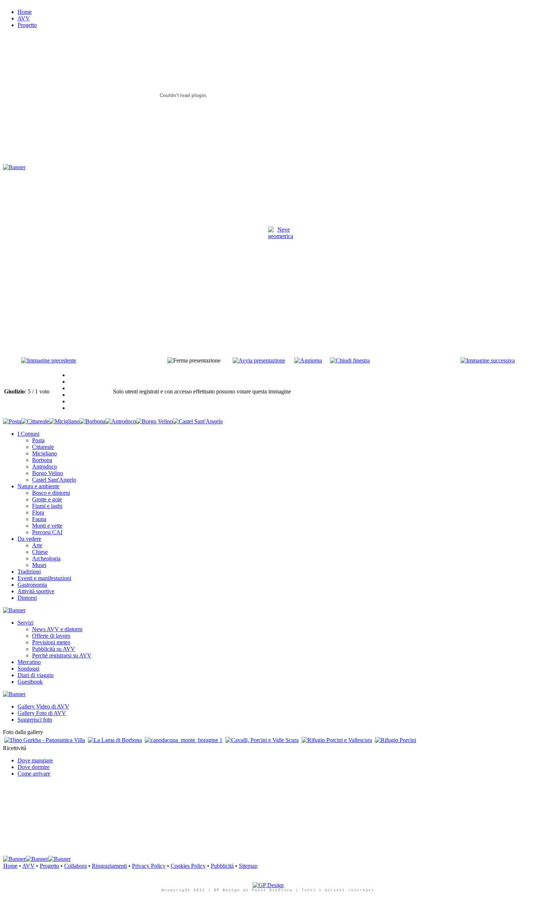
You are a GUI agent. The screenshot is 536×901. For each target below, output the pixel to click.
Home (10, 866)
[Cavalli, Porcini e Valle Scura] (262, 740)
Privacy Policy (149, 866)
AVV (28, 866)
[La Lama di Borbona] (115, 740)
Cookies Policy (188, 866)
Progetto (49, 866)
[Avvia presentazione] (259, 360)
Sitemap (248, 866)
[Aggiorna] (308, 360)
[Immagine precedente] (48, 360)
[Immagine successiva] (488, 360)
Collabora (75, 866)
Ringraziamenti (109, 866)
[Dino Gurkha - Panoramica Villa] (44, 740)
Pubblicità (222, 866)
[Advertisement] (135, 173)
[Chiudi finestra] (350, 360)
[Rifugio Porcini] (395, 740)
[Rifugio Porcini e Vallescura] (337, 740)
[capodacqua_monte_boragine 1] (183, 740)
